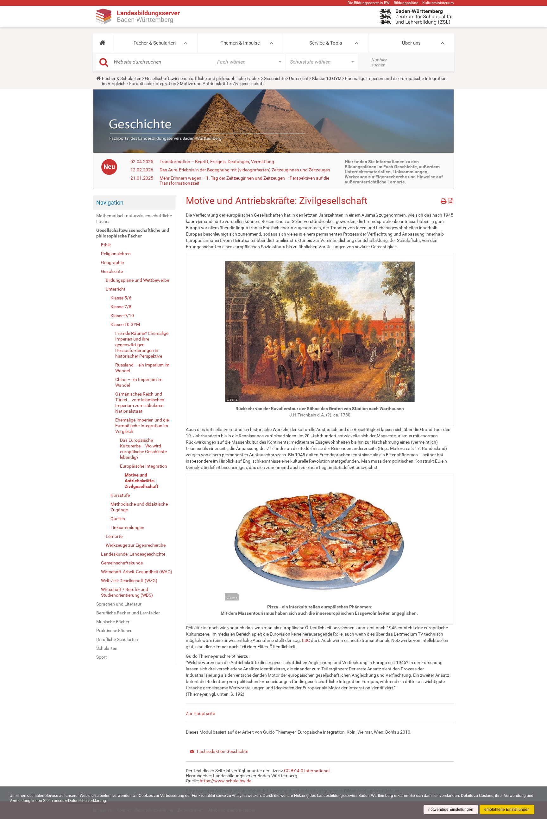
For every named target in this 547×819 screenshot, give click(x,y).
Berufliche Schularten (117, 639)
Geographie (112, 262)
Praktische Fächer (114, 630)
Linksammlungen (127, 527)
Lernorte (114, 536)
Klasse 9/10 (122, 315)
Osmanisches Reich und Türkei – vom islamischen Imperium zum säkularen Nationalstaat (139, 402)
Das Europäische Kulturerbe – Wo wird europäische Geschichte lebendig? (143, 449)
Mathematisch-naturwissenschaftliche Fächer (134, 218)
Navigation (109, 202)
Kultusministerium (438, 3)
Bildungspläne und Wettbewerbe (137, 280)
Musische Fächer (112, 621)
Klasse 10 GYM (327, 78)
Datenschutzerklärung (87, 800)
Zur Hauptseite (200, 713)
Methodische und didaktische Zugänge (139, 507)
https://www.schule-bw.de (225, 780)
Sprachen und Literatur (118, 604)
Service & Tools (325, 43)
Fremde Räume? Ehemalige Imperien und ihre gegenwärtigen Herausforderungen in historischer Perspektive (141, 345)
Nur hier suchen (379, 62)
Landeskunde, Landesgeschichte (133, 554)
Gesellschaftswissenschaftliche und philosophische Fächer (202, 78)
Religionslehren (116, 253)
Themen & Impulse (240, 43)
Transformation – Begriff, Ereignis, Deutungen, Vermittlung (217, 161)
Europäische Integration (152, 83)
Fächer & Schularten (155, 43)
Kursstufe (120, 495)
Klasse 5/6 (120, 297)
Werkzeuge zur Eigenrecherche (136, 545)
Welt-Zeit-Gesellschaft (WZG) (129, 580)
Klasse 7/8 (120, 306)
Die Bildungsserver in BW (369, 3)
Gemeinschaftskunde (122, 562)
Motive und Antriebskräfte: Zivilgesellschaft (141, 480)
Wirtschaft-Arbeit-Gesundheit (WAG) (136, 571)
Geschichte (275, 78)
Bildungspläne (406, 3)
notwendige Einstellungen (450, 809)
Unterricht (299, 78)
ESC (306, 640)
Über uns (411, 43)
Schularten (106, 648)
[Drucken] (444, 200)
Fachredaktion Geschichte (222, 751)
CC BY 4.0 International (307, 770)
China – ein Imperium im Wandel (138, 382)
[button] (102, 43)
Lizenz (232, 399)
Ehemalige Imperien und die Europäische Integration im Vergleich (142, 425)
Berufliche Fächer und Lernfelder (128, 612)
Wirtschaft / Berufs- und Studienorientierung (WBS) (127, 592)
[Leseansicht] (450, 200)
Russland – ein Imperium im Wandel (142, 367)
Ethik (106, 244)
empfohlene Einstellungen (507, 809)
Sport (101, 657)
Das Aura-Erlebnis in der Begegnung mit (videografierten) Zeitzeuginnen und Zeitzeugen (245, 169)
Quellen (117, 518)
